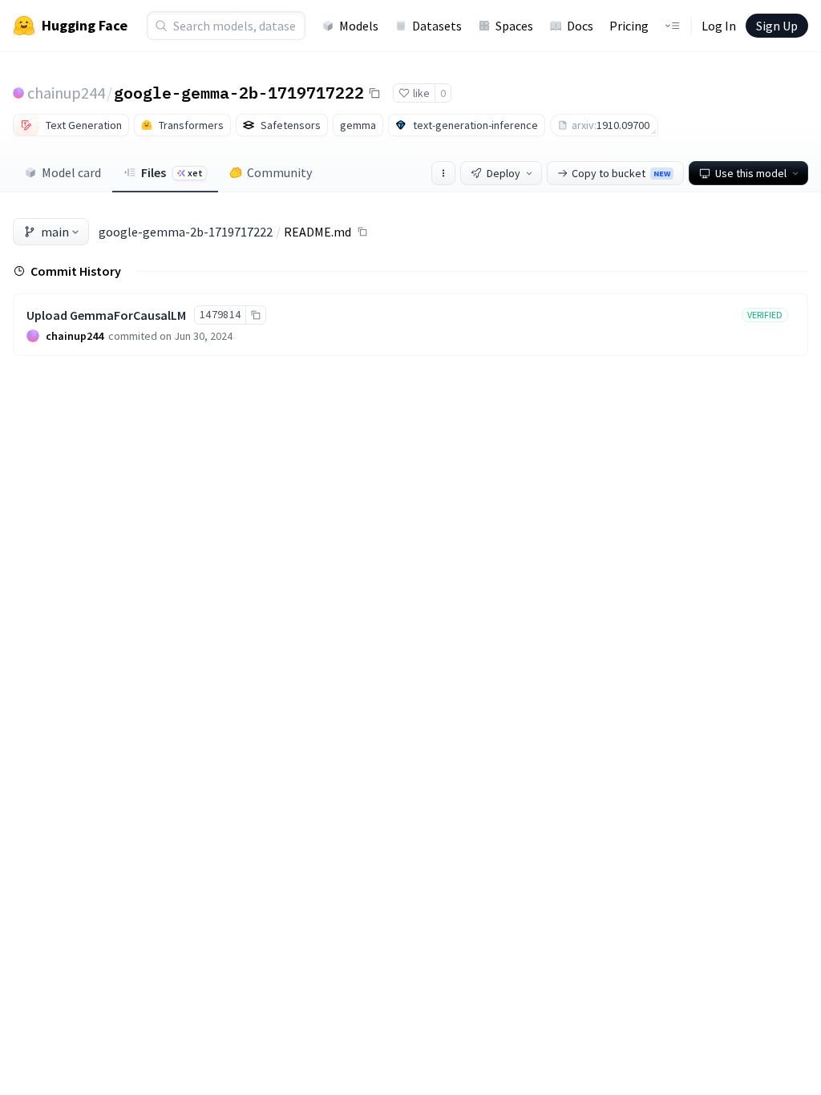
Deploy (503, 173)
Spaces (514, 26)
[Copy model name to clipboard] (374, 93)
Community (279, 172)
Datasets (437, 26)
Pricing (629, 26)
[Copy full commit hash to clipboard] (255, 315)
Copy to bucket (621, 173)
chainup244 (66, 93)
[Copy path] (362, 231)
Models (358, 26)
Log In (719, 26)
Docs (580, 26)
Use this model (751, 173)
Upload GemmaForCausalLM (106, 315)
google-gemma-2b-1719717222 (239, 92)
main (55, 232)
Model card (71, 172)
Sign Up (777, 26)
